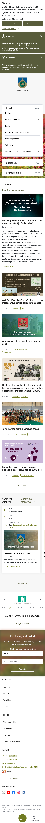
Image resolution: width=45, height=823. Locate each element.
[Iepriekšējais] (5, 599)
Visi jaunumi (22, 485)
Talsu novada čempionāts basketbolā (20, 429)
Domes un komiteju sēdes (13, 566)
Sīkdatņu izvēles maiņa (11, 742)
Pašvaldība (7, 700)
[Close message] (41, 36)
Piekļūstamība (8, 729)
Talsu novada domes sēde (17, 553)
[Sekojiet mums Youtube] (8, 792)
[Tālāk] (40, 599)
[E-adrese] (6, 771)
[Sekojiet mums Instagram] (18, 792)
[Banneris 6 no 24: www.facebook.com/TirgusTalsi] (22, 599)
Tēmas (6, 653)
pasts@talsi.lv (10, 763)
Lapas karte (7, 735)
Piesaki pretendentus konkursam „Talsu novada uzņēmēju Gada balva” (22, 222)
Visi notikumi (22, 584)
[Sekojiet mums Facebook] (13, 792)
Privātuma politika (10, 722)
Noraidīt (12, 24)
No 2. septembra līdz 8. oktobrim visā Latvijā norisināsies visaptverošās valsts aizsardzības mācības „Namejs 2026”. (22, 388)
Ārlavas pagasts (9, 352)
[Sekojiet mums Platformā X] (3, 792)
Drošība (15, 396)
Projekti (6, 693)
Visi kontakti (13, 778)
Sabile (24, 308)
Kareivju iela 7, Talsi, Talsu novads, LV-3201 (21, 767)
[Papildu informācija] (13, 771)
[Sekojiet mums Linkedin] (23, 792)
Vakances (6, 687)
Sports (15, 434)
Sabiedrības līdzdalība (20, 349)
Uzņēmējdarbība (9, 266)
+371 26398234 (11, 760)
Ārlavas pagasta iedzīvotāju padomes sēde (21, 342)
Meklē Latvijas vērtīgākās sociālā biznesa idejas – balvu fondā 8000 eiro (22, 468)
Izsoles (5, 706)
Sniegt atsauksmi (22, 623)
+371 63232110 (11, 756)
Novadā (15, 308)
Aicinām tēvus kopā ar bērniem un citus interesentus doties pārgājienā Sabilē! (22, 301)
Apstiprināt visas (33, 24)
